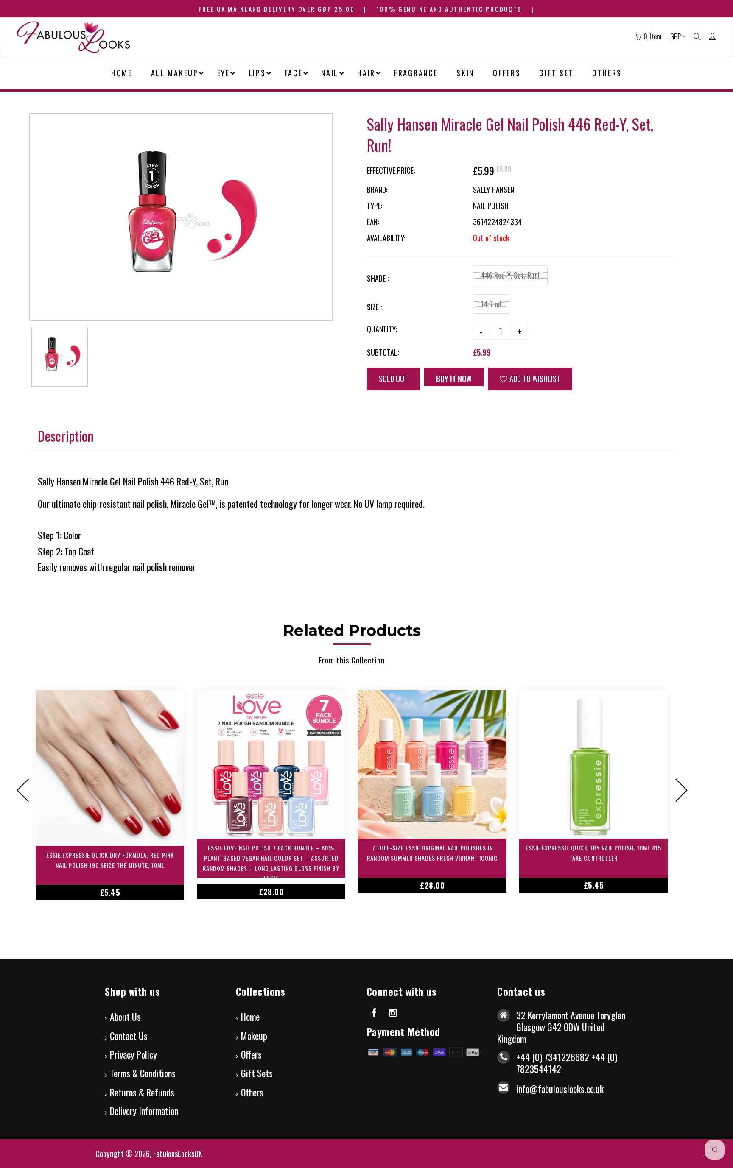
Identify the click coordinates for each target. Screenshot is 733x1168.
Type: (374, 205)
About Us (125, 1016)
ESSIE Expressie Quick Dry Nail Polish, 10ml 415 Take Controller (593, 852)
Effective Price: (391, 170)
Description (66, 436)
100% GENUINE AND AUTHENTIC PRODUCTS (449, 9)
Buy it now (458, 378)
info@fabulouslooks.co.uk (560, 1089)
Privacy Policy (133, 1054)
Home (250, 1016)
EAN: (373, 221)
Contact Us (129, 1036)
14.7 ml (491, 303)
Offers (251, 1054)
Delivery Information (144, 1111)
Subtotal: (383, 352)
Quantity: (382, 329)
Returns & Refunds (142, 1092)
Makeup (254, 1036)
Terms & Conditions (143, 1073)
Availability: (386, 237)
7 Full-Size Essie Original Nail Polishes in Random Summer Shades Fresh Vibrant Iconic (432, 852)
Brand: (377, 189)
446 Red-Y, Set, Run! (510, 275)
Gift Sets (257, 1073)
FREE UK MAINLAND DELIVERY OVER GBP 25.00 (277, 9)
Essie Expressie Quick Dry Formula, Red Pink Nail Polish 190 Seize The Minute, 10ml (110, 860)
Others (252, 1092)
